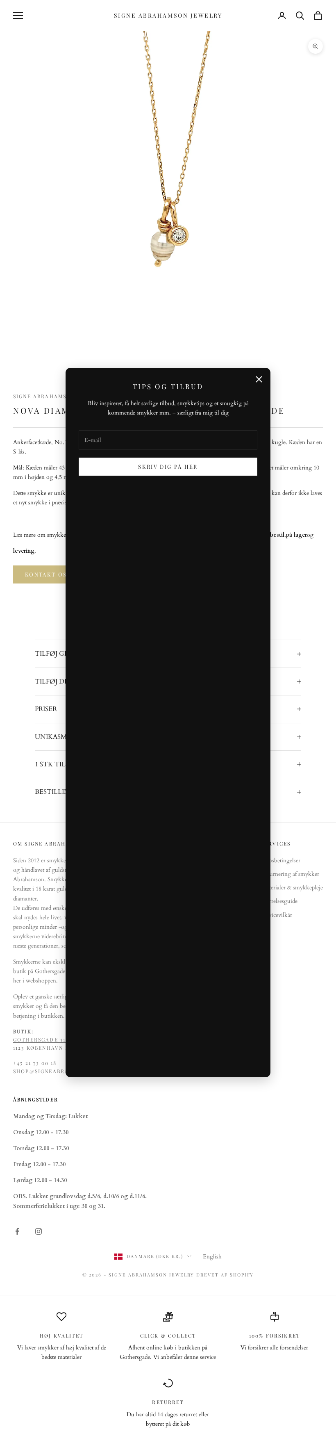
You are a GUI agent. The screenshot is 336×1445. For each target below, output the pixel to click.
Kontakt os (46, 574)
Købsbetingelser (280, 860)
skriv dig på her (168, 466)
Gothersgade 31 (39, 1039)
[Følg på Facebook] (17, 1231)
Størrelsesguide (279, 901)
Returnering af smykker (290, 874)
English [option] (212, 1256)
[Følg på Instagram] (38, 1231)
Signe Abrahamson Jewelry (58, 396)
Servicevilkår (276, 915)
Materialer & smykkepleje (292, 887)
